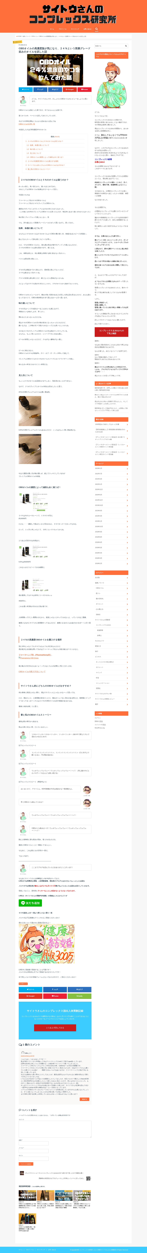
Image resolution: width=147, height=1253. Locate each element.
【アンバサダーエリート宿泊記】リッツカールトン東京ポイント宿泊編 (110, 453)
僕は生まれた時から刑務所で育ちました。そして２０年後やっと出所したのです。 (111, 402)
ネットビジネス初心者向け (105, 662)
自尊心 (99, 635)
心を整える (99, 609)
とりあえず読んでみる (55, 1028)
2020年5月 (98, 495)
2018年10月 (99, 526)
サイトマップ (75, 29)
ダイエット (99, 604)
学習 (97, 678)
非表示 (57, 136)
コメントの (100, 724)
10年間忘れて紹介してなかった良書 (107, 424)
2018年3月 (98, 558)
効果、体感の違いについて (38, 145)
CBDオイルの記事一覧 (27, 124)
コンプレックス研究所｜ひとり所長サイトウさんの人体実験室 (98, 1250)
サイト (21, 1155)
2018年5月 (98, 547)
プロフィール (62, 29)
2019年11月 (99, 500)
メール (21, 1148)
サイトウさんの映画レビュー (105, 699)
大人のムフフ (99, 641)
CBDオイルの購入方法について (32, 672)
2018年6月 (98, 542)
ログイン (98, 718)
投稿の (99, 721)
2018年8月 (98, 537)
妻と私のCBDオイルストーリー (38, 169)
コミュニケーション (102, 683)
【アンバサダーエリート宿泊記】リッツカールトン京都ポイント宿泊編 (110, 446)
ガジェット (99, 667)
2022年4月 (98, 479)
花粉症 (98, 614)
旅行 (96, 651)
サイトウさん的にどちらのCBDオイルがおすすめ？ (45, 165)
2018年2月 (98, 563)
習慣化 (98, 688)
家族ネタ (98, 646)
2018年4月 (98, 553)
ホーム (52, 29)
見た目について (34, 153)
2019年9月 (98, 510)
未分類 (97, 577)
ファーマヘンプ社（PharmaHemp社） (35, 655)
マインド (99, 672)
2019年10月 (99, 505)
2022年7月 (98, 473)
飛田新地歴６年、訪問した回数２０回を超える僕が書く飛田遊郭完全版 (111, 389)
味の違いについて (35, 149)
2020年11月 (99, 489)
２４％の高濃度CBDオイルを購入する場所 (42, 161)
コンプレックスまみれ (103, 625)
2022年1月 (98, 484)
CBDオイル (24, 984)
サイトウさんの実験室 (102, 620)
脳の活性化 (99, 598)
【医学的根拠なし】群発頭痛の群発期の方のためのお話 (110, 431)
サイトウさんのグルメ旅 (103, 693)
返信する (84, 1099)
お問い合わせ (87, 29)
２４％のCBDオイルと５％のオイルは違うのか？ (44, 141)
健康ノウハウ (99, 583)
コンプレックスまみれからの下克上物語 (111, 332)
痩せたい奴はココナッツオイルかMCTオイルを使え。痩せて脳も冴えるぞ (111, 396)
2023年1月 (98, 468)
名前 (20, 1140)
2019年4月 (98, 516)
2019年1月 (98, 521)
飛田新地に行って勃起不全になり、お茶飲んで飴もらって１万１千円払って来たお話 (111, 409)
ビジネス (98, 656)
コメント (21, 1119)
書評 (96, 704)
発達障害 (100, 630)
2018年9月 (98, 532)
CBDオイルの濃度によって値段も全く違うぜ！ (45, 157)
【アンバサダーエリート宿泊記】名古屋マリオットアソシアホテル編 (110, 438)
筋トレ (98, 593)
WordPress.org (100, 728)
